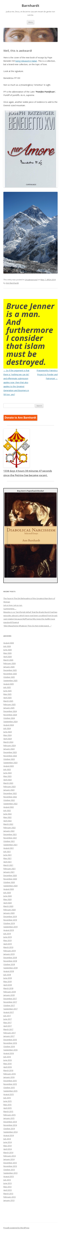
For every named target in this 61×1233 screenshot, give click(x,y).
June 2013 (7, 1183)
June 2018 (7, 978)
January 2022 (8, 831)
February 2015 (9, 1115)
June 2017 (7, 1019)
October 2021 (9, 841)
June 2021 (7, 855)
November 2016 (10, 1043)
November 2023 (10, 755)
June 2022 (7, 814)
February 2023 (9, 786)
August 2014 (8, 1135)
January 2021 (8, 872)
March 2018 (8, 988)
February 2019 (9, 950)
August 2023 (8, 766)
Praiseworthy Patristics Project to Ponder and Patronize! (47, 374)
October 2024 (9, 718)
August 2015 (8, 1094)
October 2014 (9, 1128)
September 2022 (10, 803)
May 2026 (7, 653)
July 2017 (7, 1015)
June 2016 (7, 1060)
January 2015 (8, 1118)
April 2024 (7, 738)
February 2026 (9, 663)
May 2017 (7, 1022)
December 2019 (10, 916)
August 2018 (8, 971)
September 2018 (10, 968)
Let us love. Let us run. (12, 605)
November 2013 (10, 1166)
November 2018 (10, 961)
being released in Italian (26, 61)
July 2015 (7, 1097)
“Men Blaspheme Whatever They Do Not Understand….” (27, 625)
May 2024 (7, 735)
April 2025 (7, 697)
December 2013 (10, 1162)
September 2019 (10, 926)
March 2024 (8, 742)
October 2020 (9, 882)
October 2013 (9, 1169)
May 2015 (7, 1104)
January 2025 (8, 708)
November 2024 (10, 714)
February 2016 (9, 1074)
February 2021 (9, 868)
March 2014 (8, 1152)
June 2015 (7, 1101)
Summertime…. (9, 608)
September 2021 (10, 844)
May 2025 (7, 694)
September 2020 (10, 885)
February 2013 (9, 1197)
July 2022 (7, 810)
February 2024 (9, 745)
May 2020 (7, 899)
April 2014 (7, 1149)
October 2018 (9, 964)
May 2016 (7, 1063)
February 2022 (9, 827)
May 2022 (7, 817)
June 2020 (7, 896)
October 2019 (9, 923)
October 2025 (9, 677)
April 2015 (7, 1108)
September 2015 (10, 1091)
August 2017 (8, 1012)
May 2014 (7, 1145)
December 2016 (10, 1039)
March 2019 (8, 947)
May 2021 (7, 858)
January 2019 (8, 954)
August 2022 (8, 807)
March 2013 (8, 1193)
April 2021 (7, 861)
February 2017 (9, 1032)
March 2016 (8, 1070)
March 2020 (8, 906)
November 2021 (10, 838)
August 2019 (8, 930)
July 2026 (7, 646)
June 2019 (7, 937)
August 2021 (8, 848)
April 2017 (7, 1026)
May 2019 (7, 940)
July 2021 (7, 851)
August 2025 (8, 684)
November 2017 (10, 1002)
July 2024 (7, 728)
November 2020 (10, 879)
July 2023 (7, 769)
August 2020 (8, 889)
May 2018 (7, 981)
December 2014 (10, 1121)
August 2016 (8, 1053)
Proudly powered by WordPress (16, 1228)
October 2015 (9, 1087)
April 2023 (7, 779)
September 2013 (10, 1173)
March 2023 (8, 783)
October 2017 (9, 1005)
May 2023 (7, 776)
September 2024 (10, 721)
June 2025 (7, 690)
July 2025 (7, 687)
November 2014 (10, 1125)
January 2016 (8, 1077)
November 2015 (10, 1084)
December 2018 (10, 957)
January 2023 (8, 790)
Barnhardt (30, 5)
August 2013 (8, 1176)
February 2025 (9, 704)
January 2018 (8, 995)
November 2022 (10, 796)
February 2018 (9, 991)
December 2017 (10, 998)
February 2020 (9, 909)
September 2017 (10, 1009)
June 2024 (7, 732)
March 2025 (8, 701)
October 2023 (9, 759)
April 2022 (7, 820)
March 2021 (8, 865)
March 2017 (8, 1029)
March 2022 (8, 824)
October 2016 (9, 1046)
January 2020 (8, 913)
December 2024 (10, 711)
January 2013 (8, 1200)
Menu (30, 22)
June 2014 (7, 1142)
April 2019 (7, 944)
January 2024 (8, 749)
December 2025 (10, 670)
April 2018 (7, 985)
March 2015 (8, 1111)
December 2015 (10, 1080)
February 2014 (9, 1156)
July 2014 (7, 1139)
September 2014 (10, 1132)
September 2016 (10, 1050)
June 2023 (7, 773)
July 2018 (7, 974)
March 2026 (8, 660)
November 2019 (10, 920)
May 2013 (7, 1186)
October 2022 (9, 800)
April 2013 (7, 1190)
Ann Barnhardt (12, 283)
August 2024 (8, 725)
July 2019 (7, 933)
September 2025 (10, 680)
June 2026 (7, 649)
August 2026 (8, 643)
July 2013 (7, 1180)
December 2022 (10, 793)
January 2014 (8, 1159)
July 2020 (7, 892)
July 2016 (7, 1056)
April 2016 (7, 1067)
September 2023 (10, 762)
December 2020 (10, 875)
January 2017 (8, 1036)
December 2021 (10, 834)
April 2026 (7, 656)
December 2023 (10, 752)
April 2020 (7, 903)
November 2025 (10, 673)
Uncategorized (31, 279)
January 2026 (8, 667)
